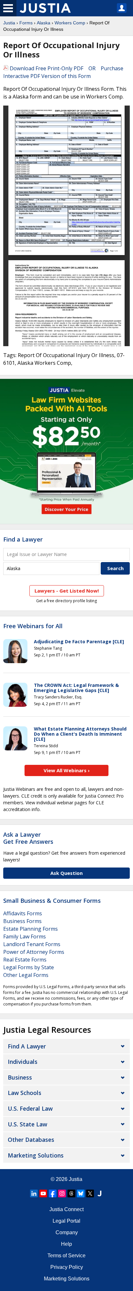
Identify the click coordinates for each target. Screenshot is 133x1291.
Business (20, 1077)
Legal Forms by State (28, 967)
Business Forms (22, 921)
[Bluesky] (81, 1193)
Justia (9, 22)
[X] (90, 1193)
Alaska (43, 22)
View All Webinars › (67, 770)
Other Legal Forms (25, 975)
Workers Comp (70, 22)
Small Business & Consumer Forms (52, 900)
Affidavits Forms (22, 913)
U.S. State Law (27, 1124)
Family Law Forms (24, 936)
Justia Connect (66, 1209)
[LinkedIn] (34, 1193)
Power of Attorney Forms (33, 951)
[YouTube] (43, 1193)
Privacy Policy (66, 1267)
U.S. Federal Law (30, 1108)
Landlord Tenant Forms (31, 944)
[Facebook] (52, 1193)
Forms (26, 22)
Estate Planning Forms (30, 928)
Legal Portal (66, 1221)
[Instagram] (62, 1193)
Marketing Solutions (36, 1155)
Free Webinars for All (33, 626)
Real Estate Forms (24, 959)
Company (67, 1232)
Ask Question (66, 873)
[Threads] (71, 1193)
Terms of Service (66, 1255)
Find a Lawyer (23, 539)
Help (66, 1244)
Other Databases (31, 1139)
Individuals (22, 1061)
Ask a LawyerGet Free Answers (28, 838)
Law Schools (24, 1093)
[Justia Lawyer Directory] (99, 1193)
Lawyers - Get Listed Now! (67, 590)
